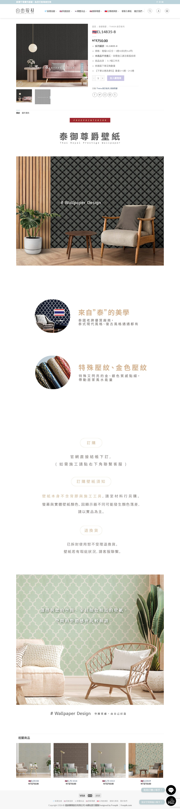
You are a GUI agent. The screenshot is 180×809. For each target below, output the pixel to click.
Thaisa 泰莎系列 (117, 26)
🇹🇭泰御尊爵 (95, 11)
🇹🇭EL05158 (33, 781)
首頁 (94, 26)
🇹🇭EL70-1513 (108, 781)
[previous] (21, 55)
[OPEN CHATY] (171, 790)
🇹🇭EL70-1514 (71, 781)
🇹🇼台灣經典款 (111, 11)
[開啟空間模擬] (171, 801)
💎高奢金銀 (49, 11)
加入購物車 (115, 78)
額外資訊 (25, 113)
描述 (18, 113)
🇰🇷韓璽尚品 (80, 11)
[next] (83, 55)
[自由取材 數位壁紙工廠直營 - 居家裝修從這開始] (25, 11)
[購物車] (167, 11)
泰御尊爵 (103, 26)
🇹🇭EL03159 (146, 781)
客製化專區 (127, 11)
